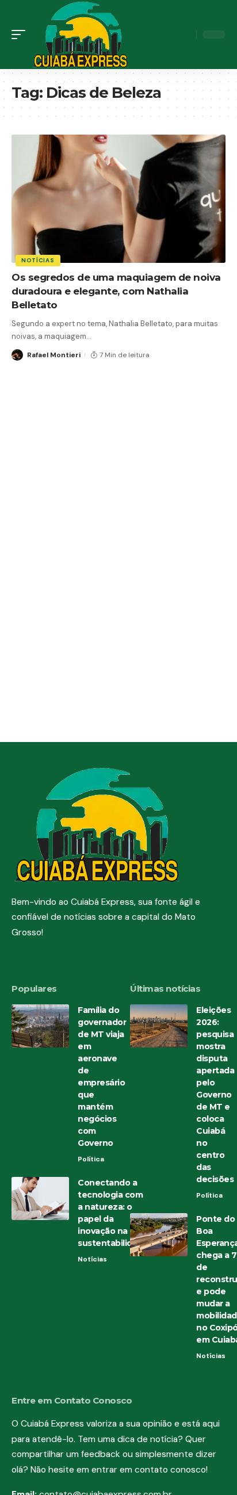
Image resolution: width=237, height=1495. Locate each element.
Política (91, 1159)
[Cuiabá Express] (81, 34)
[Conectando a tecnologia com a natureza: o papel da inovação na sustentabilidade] (40, 1198)
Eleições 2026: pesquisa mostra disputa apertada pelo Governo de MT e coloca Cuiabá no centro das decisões (215, 1094)
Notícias (38, 260)
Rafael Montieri (54, 355)
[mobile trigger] (21, 34)
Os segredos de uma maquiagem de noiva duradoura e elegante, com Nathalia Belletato (116, 291)
